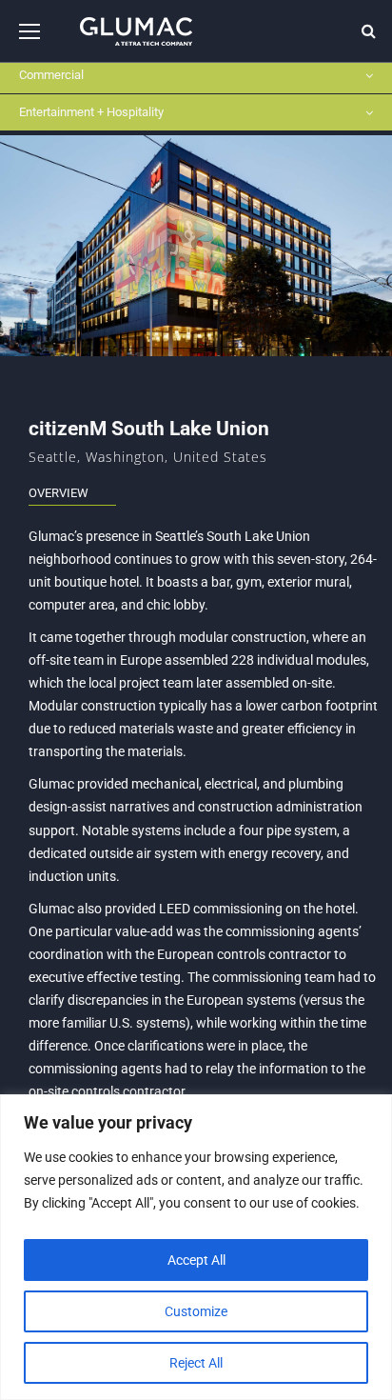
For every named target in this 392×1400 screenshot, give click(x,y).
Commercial (51, 75)
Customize (196, 1311)
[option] (196, 245)
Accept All (196, 1260)
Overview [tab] (58, 493)
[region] (196, 1247)
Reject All (196, 1362)
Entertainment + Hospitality (91, 112)
